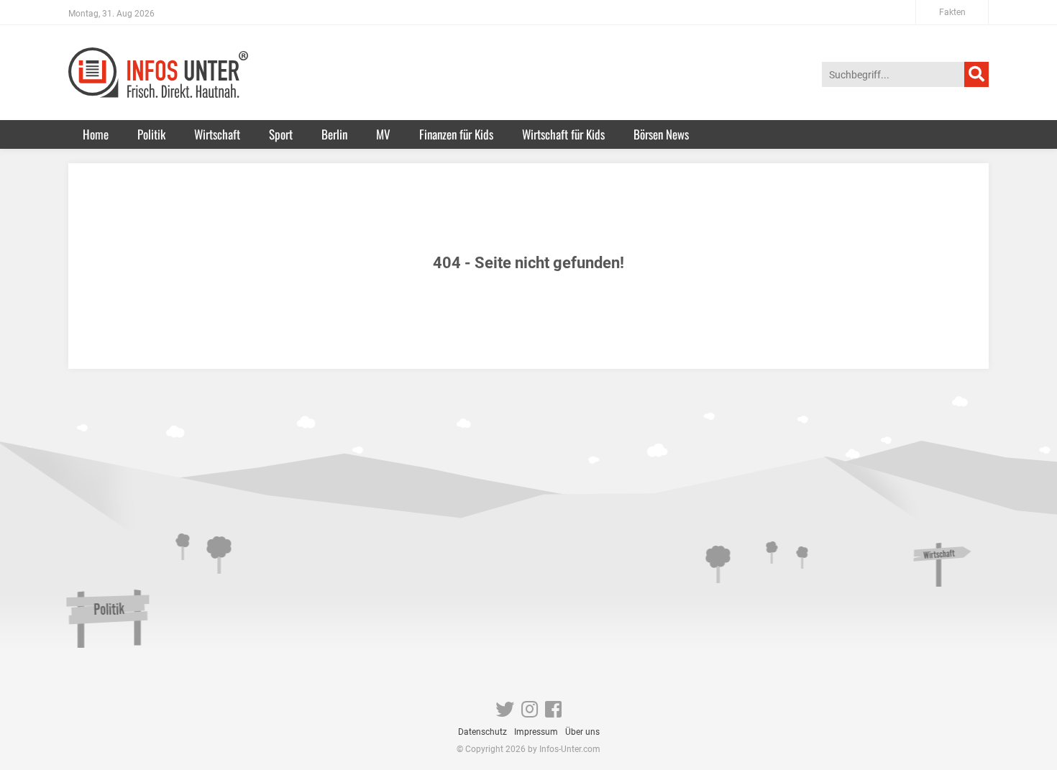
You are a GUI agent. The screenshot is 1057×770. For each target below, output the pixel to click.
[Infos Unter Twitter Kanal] (504, 712)
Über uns (582, 732)
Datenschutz (482, 732)
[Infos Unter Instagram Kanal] (529, 712)
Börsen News (661, 134)
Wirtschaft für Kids (563, 134)
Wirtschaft (217, 134)
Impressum (536, 732)
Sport (281, 134)
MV (383, 134)
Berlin (334, 134)
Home (96, 134)
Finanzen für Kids (456, 134)
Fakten (952, 12)
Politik (151, 134)
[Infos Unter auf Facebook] (553, 712)
